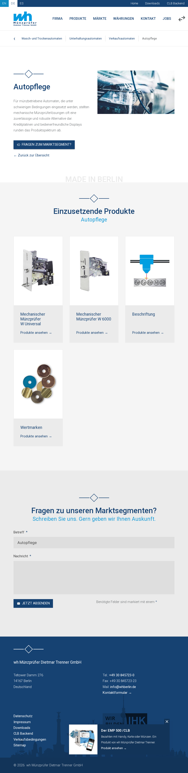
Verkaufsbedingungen (30, 740)
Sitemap (20, 745)
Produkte (77, 19)
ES (22, 3)
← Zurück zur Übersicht (31, 155)
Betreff (19, 532)
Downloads (152, 3)
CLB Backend (176, 3)
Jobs (167, 19)
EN (4, 3)
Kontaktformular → (117, 693)
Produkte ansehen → (36, 333)
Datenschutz (23, 716)
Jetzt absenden (36, 603)
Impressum (22, 722)
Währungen (123, 19)
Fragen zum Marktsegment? (46, 145)
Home (134, 3)
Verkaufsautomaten (122, 38)
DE (13, 3)
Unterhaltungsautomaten (85, 38)
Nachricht (21, 556)
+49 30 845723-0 (121, 675)
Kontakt (148, 19)
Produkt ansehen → (114, 748)
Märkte (99, 19)
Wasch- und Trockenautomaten (42, 38)
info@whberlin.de (123, 687)
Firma (58, 19)
